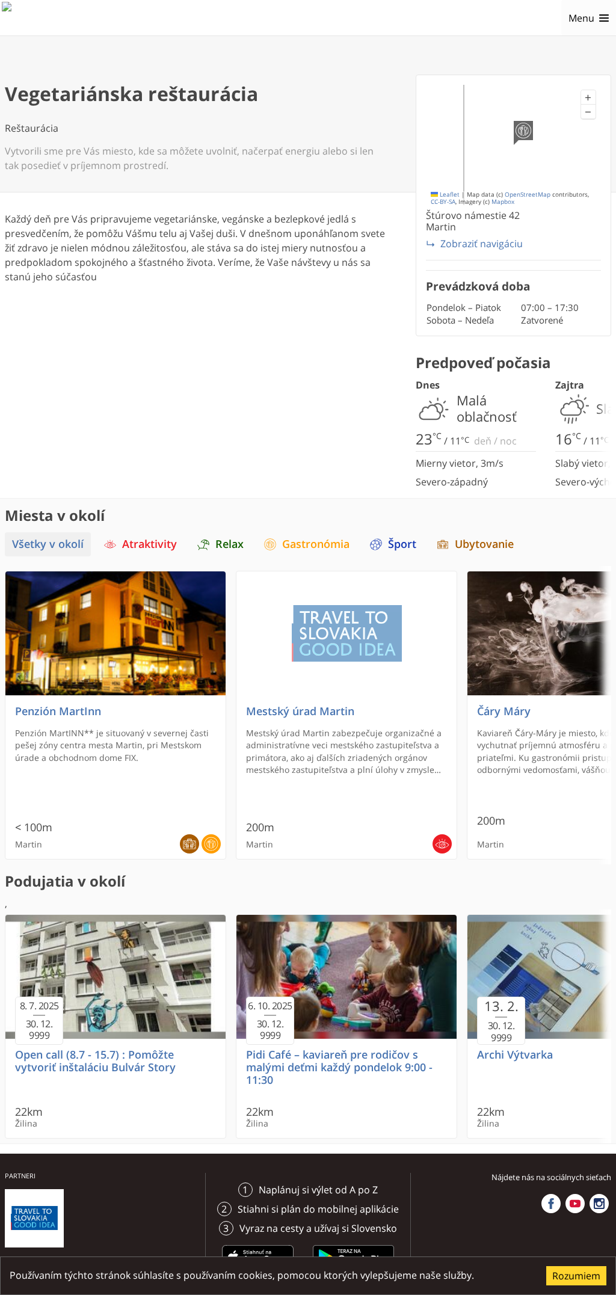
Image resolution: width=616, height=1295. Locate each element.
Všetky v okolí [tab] (48, 544)
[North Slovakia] (22, 18)
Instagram (599, 1203)
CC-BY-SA (443, 202)
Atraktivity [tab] (149, 544)
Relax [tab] (229, 544)
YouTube (575, 1203)
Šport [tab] (402, 544)
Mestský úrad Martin (300, 711)
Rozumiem (576, 1275)
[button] (588, 97)
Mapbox (502, 202)
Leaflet (449, 194)
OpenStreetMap (527, 194)
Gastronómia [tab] (316, 544)
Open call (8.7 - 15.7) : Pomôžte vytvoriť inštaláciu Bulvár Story (95, 1061)
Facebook (551, 1203)
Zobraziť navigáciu (481, 243)
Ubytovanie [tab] (484, 544)
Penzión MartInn (58, 711)
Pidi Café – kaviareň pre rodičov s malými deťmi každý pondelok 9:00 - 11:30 (339, 1067)
